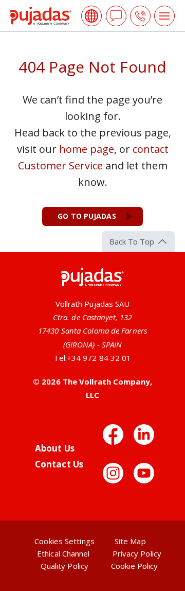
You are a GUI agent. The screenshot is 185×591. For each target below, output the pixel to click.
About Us (55, 448)
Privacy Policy (137, 553)
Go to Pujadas (87, 216)
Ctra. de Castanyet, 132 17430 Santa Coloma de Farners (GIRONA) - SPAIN (92, 331)
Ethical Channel (63, 553)
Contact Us (59, 464)
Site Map (130, 541)
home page (86, 149)
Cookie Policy (134, 566)
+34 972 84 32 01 (99, 358)
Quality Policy (64, 566)
